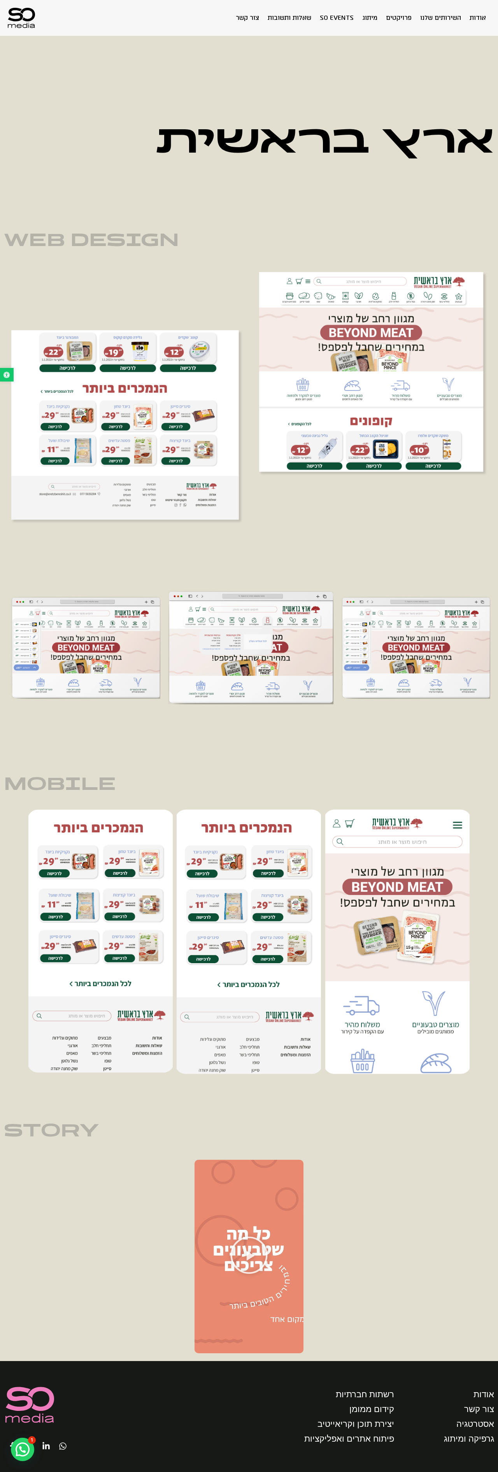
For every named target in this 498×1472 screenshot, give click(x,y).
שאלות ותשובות (289, 17)
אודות (478, 17)
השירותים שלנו (440, 17)
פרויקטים (399, 17)
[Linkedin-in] (46, 1446)
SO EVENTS (337, 17)
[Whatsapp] (63, 1446)
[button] (7, 375)
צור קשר (247, 17)
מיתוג (369, 17)
